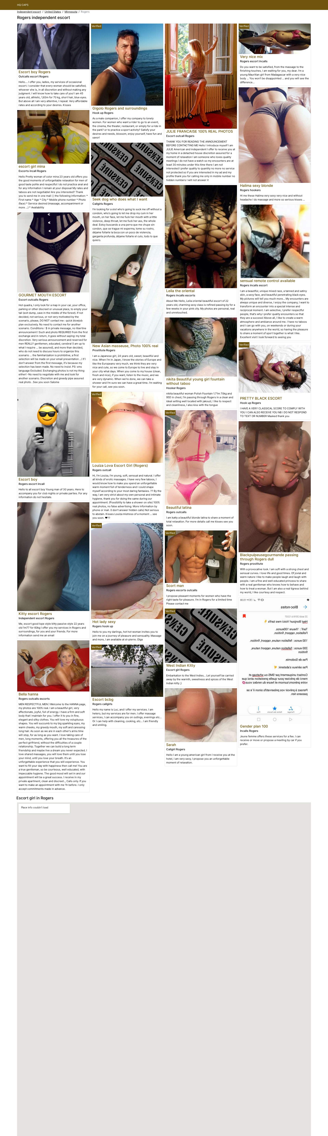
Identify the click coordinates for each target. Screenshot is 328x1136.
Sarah (171, 745)
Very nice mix (251, 57)
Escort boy (28, 479)
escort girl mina (32, 166)
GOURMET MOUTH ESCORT (43, 295)
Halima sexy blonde (256, 185)
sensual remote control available (267, 281)
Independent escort (29, 11)
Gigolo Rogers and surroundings (119, 108)
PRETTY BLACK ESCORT (261, 398)
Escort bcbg (102, 699)
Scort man (175, 585)
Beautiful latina (179, 507)
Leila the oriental (180, 291)
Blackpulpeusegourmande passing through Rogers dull (269, 557)
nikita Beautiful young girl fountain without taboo (195, 381)
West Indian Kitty (180, 665)
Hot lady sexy (104, 622)
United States (53, 11)
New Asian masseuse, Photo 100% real (125, 346)
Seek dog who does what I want (119, 199)
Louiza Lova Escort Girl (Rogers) (120, 465)
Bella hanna (28, 694)
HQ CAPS (23, 4)
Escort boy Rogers (34, 72)
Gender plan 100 (254, 726)
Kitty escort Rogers (35, 613)
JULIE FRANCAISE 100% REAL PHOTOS (199, 131)
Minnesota (71, 11)
